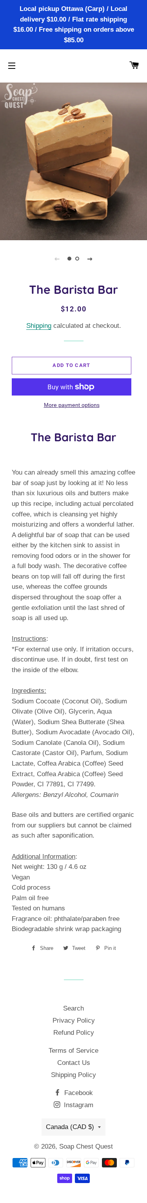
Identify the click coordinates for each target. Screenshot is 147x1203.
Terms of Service (73, 1050)
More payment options (72, 405)
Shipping (38, 325)
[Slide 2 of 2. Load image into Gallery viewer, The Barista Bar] (78, 259)
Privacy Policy (74, 1020)
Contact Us (73, 1062)
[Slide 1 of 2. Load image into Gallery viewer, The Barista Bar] (70, 259)
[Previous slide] (57, 258)
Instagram (77, 1105)
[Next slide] (90, 258)
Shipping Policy (73, 1075)
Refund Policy (73, 1032)
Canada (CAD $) (70, 1127)
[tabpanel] (73, 160)
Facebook (77, 1093)
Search (73, 1008)
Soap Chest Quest (86, 1146)
